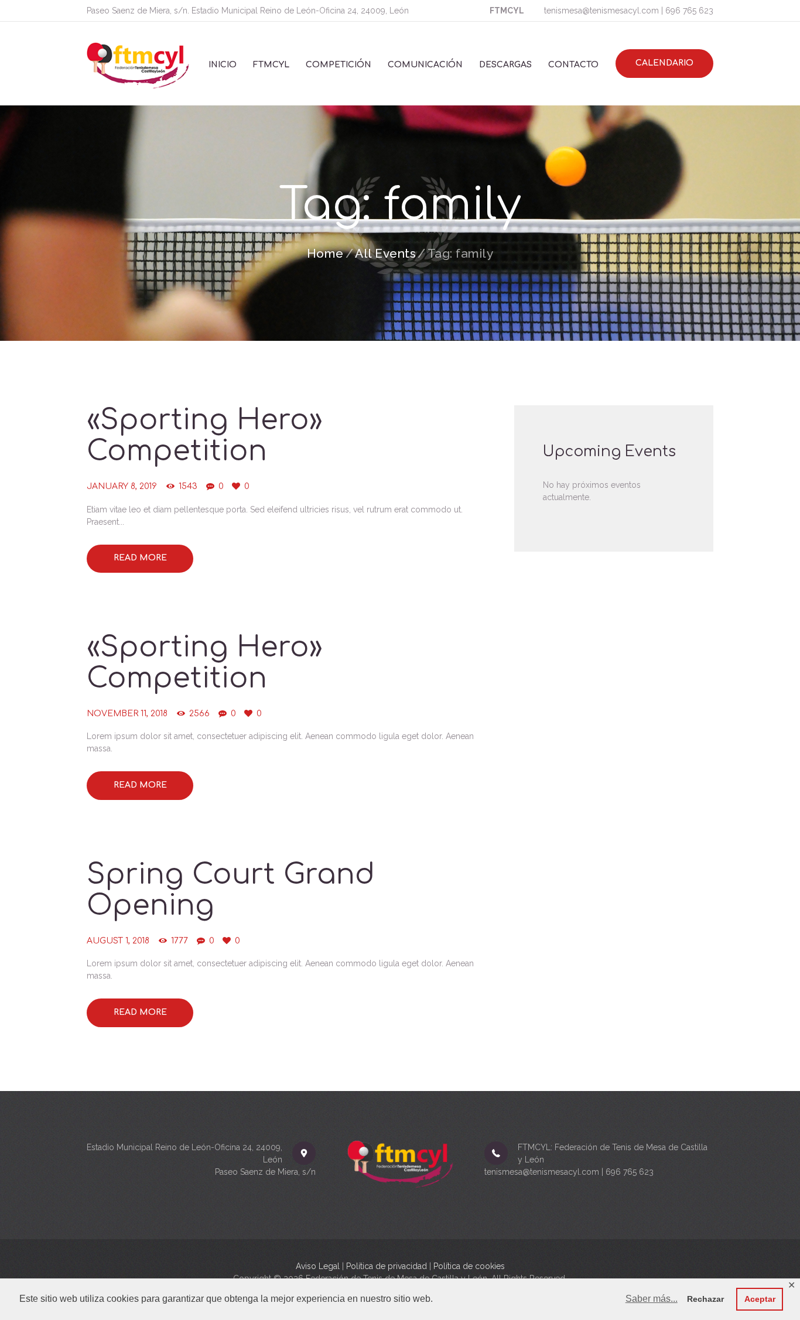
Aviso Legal (318, 1266)
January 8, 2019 (122, 486)
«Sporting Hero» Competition (205, 436)
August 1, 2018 (118, 940)
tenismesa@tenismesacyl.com (601, 10)
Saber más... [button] (651, 1299)
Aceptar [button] (759, 1299)
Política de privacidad (386, 1266)
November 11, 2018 (127, 713)
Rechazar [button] (705, 1299)
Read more (140, 557)
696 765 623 (689, 10)
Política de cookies (469, 1266)
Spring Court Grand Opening (231, 890)
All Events (385, 253)
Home (325, 253)
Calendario (664, 63)
